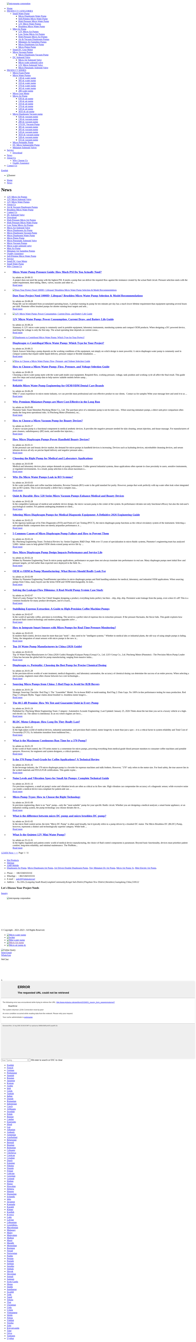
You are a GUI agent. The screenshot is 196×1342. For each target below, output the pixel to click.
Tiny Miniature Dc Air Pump (102, 868)
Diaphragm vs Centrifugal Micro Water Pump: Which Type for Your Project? (58, 343)
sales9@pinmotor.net (25, 879)
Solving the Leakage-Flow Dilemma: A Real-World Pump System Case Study (58, 590)
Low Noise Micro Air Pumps (31, 34)
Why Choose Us (20, 160)
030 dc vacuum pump (28, 116)
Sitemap (10, 863)
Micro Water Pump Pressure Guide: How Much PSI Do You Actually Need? (57, 271)
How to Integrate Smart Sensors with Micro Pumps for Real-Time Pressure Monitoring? (64, 627)
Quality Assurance (21, 163)
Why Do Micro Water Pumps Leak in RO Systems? (43, 477)
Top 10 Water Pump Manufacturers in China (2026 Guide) (47, 646)
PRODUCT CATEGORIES (20, 11)
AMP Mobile (13, 865)
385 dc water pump (27, 80)
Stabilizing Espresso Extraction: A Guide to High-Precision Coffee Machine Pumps (61, 608)
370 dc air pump (25, 106)
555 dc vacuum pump (28, 140)
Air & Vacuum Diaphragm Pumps (33, 39)
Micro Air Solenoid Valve (30, 60)
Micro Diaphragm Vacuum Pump (33, 55)
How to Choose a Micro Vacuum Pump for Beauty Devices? (48, 420)
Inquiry (4, 893)
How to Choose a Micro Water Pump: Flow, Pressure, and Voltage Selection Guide (61, 366)
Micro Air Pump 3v (125, 868)
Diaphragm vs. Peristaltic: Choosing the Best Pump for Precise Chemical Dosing (59, 665)
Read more (18, 285)
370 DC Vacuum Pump (29, 124)
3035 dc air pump (26, 111)
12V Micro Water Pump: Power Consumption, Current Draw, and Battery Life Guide (63, 319)
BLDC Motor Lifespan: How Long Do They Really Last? (46, 721)
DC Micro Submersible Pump (26, 145)
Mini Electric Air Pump (145, 868)
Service (10, 150)
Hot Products (13, 860)
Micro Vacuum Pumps (23, 52)
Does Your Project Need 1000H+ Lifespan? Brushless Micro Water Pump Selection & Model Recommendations (78, 295)
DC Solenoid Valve (21, 57)
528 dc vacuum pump (28, 137)
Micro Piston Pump (27, 47)
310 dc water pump (27, 83)
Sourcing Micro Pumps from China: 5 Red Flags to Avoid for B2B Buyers (56, 684)
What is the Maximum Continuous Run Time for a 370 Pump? (50, 740)
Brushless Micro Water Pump (31, 26)
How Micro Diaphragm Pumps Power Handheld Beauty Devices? (51, 439)
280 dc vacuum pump (28, 122)
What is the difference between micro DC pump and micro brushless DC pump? (59, 815)
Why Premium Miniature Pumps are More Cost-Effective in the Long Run (56, 401)
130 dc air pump (25, 101)
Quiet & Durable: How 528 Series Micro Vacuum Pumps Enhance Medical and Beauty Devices (68, 495)
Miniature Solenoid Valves (25, 147)
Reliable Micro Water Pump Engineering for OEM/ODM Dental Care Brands (58, 385)
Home (9, 8)
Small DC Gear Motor (23, 49)
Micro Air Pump (20, 96)
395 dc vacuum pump (28, 129)
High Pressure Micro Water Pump (33, 21)
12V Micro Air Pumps (28, 31)
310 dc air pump (25, 104)
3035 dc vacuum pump (28, 134)
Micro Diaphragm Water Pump (32, 16)
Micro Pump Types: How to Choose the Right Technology (46, 796)
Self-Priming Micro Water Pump (33, 18)
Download (17, 152)
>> (16, 853)
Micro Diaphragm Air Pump (31, 44)
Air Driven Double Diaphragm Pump (71, 868)
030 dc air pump (25, 98)
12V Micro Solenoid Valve (30, 65)
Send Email (6, 952)
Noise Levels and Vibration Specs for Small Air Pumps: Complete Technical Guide (61, 778)
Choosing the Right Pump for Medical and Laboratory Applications (53, 458)
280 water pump (25, 91)
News (9, 155)
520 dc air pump (25, 109)
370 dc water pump (27, 85)
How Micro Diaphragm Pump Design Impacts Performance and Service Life (57, 552)
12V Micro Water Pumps (29, 24)
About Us (11, 158)
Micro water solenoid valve (30, 62)
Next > (11, 853)
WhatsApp (6, 955)
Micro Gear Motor (21, 93)
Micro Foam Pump (21, 73)
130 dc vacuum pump (28, 119)
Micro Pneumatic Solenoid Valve (33, 67)
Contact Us (12, 165)
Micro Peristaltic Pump (23, 142)
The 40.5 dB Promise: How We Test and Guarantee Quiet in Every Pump (56, 702)
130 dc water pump (27, 78)
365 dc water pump (27, 88)
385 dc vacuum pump (28, 127)
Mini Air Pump (19, 29)
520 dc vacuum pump (28, 132)
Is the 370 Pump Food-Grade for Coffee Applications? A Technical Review (56, 759)
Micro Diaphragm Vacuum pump (28, 114)
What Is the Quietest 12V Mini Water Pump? (39, 834)
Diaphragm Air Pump (16, 868)
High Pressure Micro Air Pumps (32, 37)
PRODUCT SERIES (16, 70)
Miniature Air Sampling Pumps (32, 42)
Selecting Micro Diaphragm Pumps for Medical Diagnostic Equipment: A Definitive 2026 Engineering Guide (76, 514)
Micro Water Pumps (22, 75)
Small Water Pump (21, 13)
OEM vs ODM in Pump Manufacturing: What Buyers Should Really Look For (59, 571)
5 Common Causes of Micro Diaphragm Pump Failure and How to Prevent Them (61, 533)
